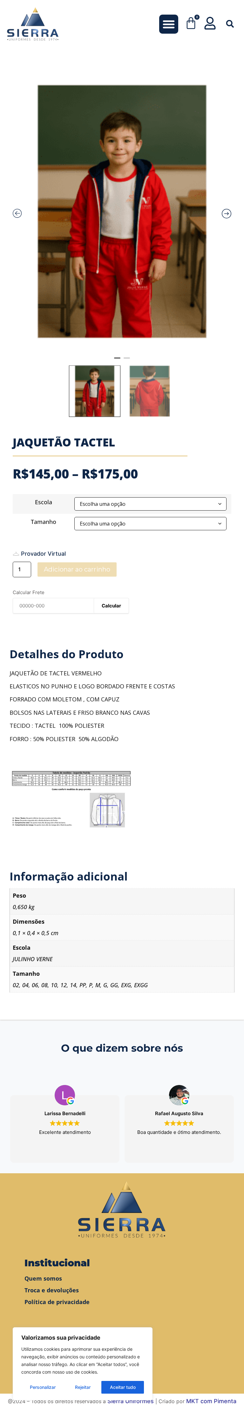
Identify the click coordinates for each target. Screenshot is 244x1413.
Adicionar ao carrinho (77, 569)
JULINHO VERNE (32, 959)
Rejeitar (83, 1387)
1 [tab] (117, 361)
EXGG (141, 985)
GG (114, 985)
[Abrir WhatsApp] (228, 1397)
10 (54, 985)
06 (35, 985)
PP (82, 985)
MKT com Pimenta (211, 1401)
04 (25, 985)
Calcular (111, 606)
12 (63, 985)
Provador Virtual (43, 553)
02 (16, 985)
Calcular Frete (28, 592)
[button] (168, 24)
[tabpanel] (122, 211)
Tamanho (43, 522)
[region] (82, 1363)
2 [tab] (127, 361)
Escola (43, 502)
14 (73, 985)
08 (44, 985)
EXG (126, 985)
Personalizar (43, 1387)
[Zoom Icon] (122, 211)
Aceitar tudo (123, 1387)
